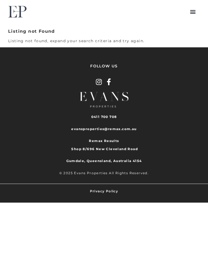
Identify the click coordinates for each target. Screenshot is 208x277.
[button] (193, 11)
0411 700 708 (104, 117)
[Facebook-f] (109, 82)
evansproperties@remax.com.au (103, 129)
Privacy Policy (104, 191)
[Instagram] (99, 82)
